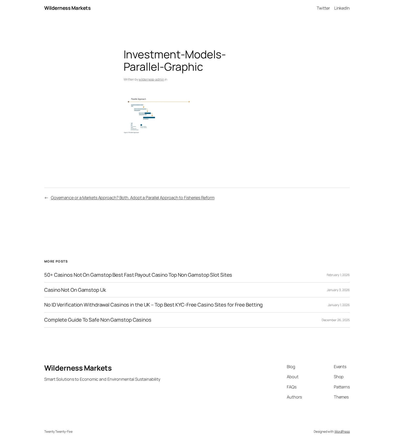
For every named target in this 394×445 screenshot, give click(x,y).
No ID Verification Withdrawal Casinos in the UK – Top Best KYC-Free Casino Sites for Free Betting (153, 305)
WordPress (342, 431)
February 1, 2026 (338, 275)
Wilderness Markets (67, 8)
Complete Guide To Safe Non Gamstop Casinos (97, 320)
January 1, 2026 (339, 305)
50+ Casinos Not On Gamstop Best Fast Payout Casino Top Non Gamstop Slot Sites (138, 275)
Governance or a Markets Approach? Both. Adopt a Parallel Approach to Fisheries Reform (133, 197)
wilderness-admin (151, 79)
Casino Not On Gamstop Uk (75, 290)
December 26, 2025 (336, 320)
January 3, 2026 (338, 290)
